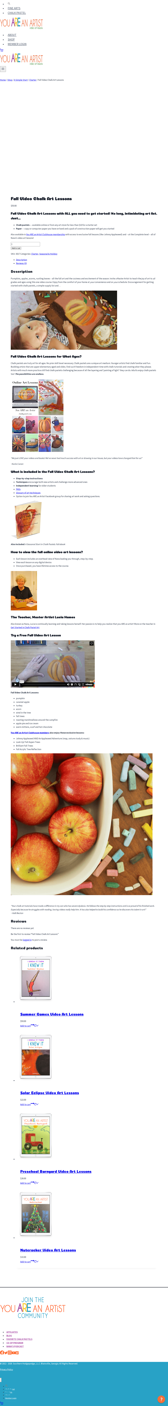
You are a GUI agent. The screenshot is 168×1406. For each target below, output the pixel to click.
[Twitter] (6, 1353)
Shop (11, 39)
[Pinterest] (17, 1353)
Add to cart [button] (25, 1025)
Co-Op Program (14, 1342)
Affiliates (12, 1332)
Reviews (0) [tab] (21, 263)
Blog (9, 1335)
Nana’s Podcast (15, 1346)
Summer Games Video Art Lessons (52, 1014)
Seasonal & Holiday (48, 253)
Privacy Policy (6, 1369)
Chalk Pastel (17, 13)
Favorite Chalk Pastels (19, 1339)
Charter (34, 253)
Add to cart (16, 248)
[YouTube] (13, 1353)
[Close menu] (0, 1380)
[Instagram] (10, 1353)
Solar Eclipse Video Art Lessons (49, 1092)
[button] (9, 3)
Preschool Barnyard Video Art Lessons (55, 1171)
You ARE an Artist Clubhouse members (30, 732)
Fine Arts (14, 8)
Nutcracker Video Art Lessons (48, 1249)
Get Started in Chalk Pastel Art (25, 627)
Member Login (17, 44)
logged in (27, 939)
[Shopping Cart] (1, 51)
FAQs (18, 489)
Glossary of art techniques (28, 492)
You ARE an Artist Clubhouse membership (45, 234)
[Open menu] (3, 69)
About (12, 35)
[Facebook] (2, 1353)
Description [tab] (21, 259)
